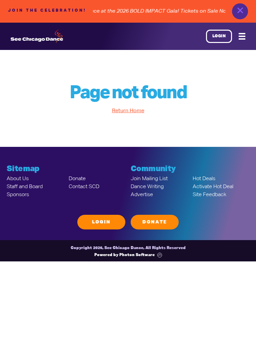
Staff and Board (25, 186)
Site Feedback (209, 194)
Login (219, 36)
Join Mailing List (149, 178)
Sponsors (18, 194)
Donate (77, 178)
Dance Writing (147, 186)
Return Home (128, 111)
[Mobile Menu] (242, 36)
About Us (18, 178)
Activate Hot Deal (213, 186)
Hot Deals (204, 178)
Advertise (142, 194)
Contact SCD (84, 186)
